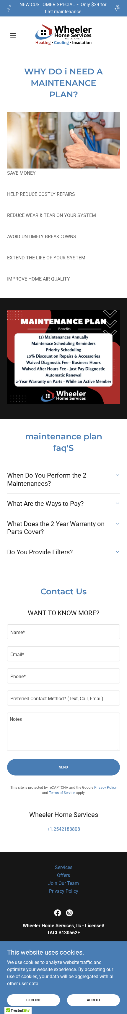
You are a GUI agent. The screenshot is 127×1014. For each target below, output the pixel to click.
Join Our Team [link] (63, 883)
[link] (63, 35)
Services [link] (63, 867)
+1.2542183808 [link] (63, 829)
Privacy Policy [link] (105, 787)
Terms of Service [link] (62, 793)
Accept (93, 1000)
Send (63, 767)
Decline (33, 1000)
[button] (15, 35)
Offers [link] (63, 875)
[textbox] (63, 631)
